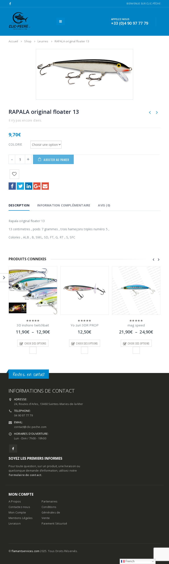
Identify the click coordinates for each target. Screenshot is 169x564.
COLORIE (15, 144)
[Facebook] (10, 4)
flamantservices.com (25, 551)
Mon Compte (17, 512)
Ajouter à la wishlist (33, 350)
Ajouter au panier (56, 159)
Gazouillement (20, 186)
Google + (36, 186)
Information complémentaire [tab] (63, 205)
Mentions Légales (21, 518)
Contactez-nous (19, 507)
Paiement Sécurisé (54, 523)
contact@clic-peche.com (30, 427)
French (129, 561)
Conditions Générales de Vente (51, 512)
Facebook (12, 186)
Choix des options (35, 343)
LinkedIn (28, 186)
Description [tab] (19, 205)
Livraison (15, 523)
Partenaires (49, 501)
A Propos (15, 501)
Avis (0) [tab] (104, 205)
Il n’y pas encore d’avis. (25, 120)
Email (45, 186)
